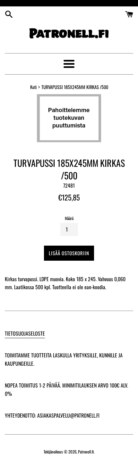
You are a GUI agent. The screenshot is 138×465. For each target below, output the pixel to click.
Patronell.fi (86, 452)
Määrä (69, 218)
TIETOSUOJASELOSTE (25, 333)
